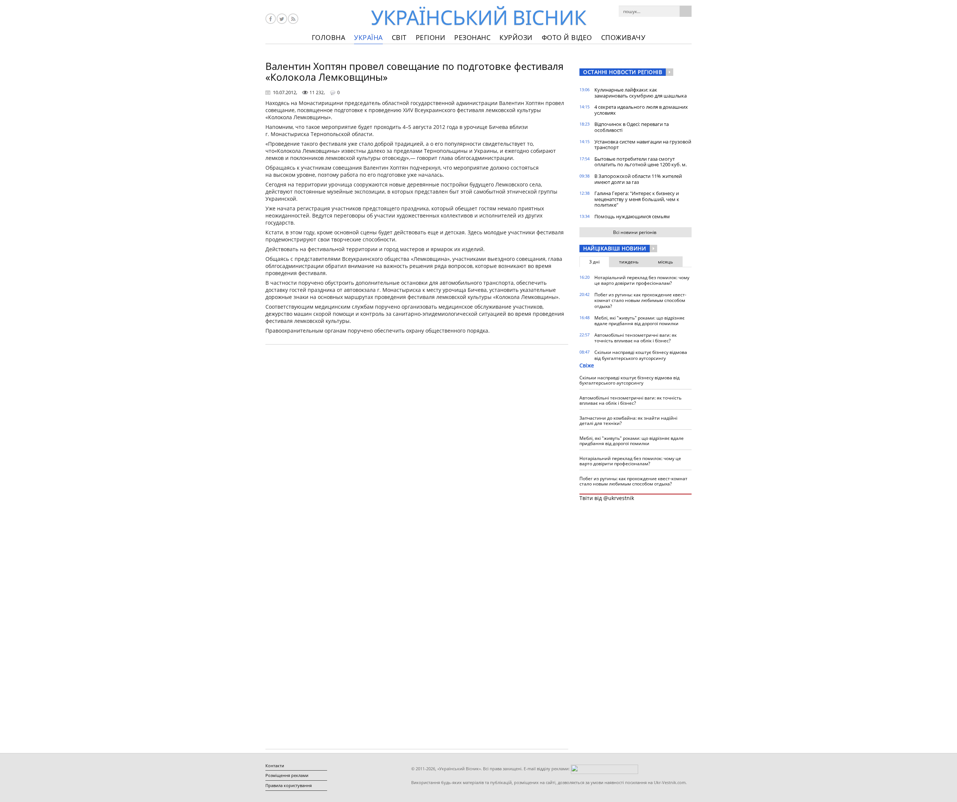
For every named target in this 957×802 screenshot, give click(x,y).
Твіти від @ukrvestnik (606, 498)
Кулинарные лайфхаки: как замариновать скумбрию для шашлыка (640, 92)
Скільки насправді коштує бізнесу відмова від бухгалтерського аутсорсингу (640, 355)
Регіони (431, 37)
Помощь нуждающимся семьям (632, 216)
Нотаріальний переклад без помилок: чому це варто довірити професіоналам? (641, 280)
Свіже (586, 365)
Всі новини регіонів (634, 232)
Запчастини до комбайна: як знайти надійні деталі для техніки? (628, 420)
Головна (328, 37)
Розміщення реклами (286, 775)
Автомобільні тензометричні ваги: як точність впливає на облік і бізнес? (635, 338)
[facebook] (270, 18)
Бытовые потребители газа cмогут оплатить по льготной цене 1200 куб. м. (640, 161)
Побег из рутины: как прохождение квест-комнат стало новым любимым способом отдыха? (640, 300)
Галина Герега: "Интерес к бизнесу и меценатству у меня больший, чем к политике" (636, 199)
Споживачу (623, 37)
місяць (665, 262)
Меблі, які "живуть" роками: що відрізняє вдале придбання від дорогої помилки (639, 321)
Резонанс (472, 37)
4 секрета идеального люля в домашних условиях (641, 110)
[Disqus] (416, 445)
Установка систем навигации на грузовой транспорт (642, 144)
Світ (399, 37)
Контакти (274, 765)
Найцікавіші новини (614, 248)
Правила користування (288, 785)
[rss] (293, 18)
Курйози (516, 37)
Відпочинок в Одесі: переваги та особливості (631, 127)
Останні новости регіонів (622, 71)
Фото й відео (567, 37)
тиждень (628, 262)
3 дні (594, 262)
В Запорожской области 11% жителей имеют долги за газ (638, 179)
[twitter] (282, 18)
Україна (368, 37)
